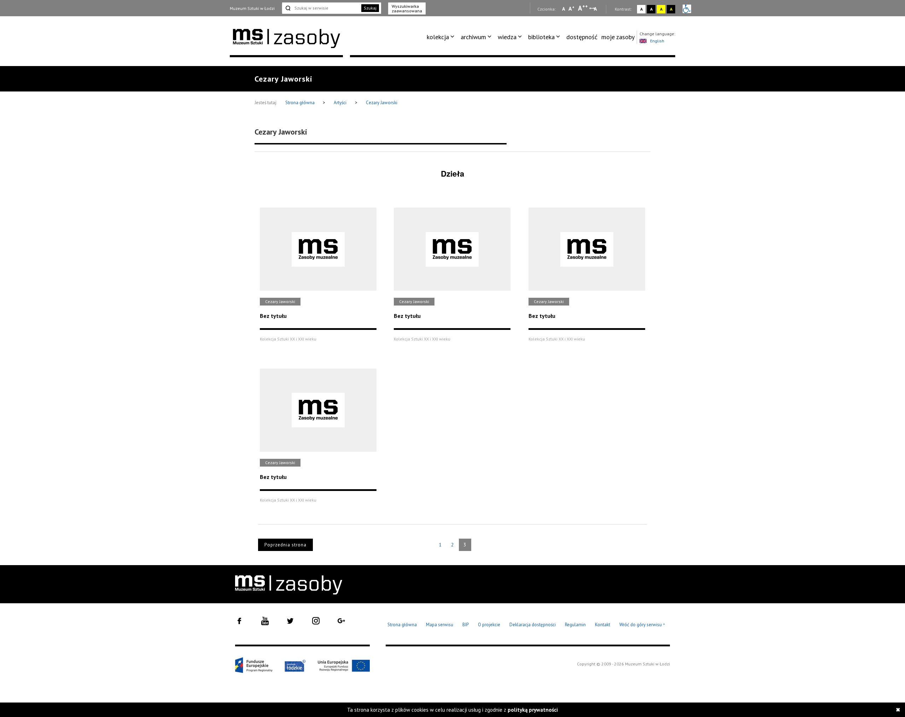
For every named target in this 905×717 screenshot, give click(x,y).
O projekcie (489, 625)
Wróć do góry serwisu (642, 625)
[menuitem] (442, 37)
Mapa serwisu (439, 625)
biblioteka (541, 37)
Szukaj (370, 8)
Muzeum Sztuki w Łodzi (252, 8)
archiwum (473, 37)
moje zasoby (618, 37)
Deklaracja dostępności (532, 625)
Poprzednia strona (285, 545)
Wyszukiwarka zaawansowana (407, 8)
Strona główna (300, 103)
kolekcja (438, 37)
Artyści (340, 103)
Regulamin (575, 625)
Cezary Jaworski (381, 103)
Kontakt (602, 625)
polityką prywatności (533, 709)
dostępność (581, 37)
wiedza (507, 37)
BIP (465, 625)
